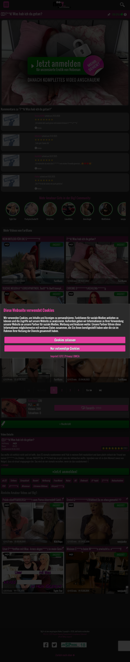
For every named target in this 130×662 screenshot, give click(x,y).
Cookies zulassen (65, 340)
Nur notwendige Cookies (65, 348)
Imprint (54, 356)
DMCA (77, 356)
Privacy (68, 356)
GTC (61, 356)
